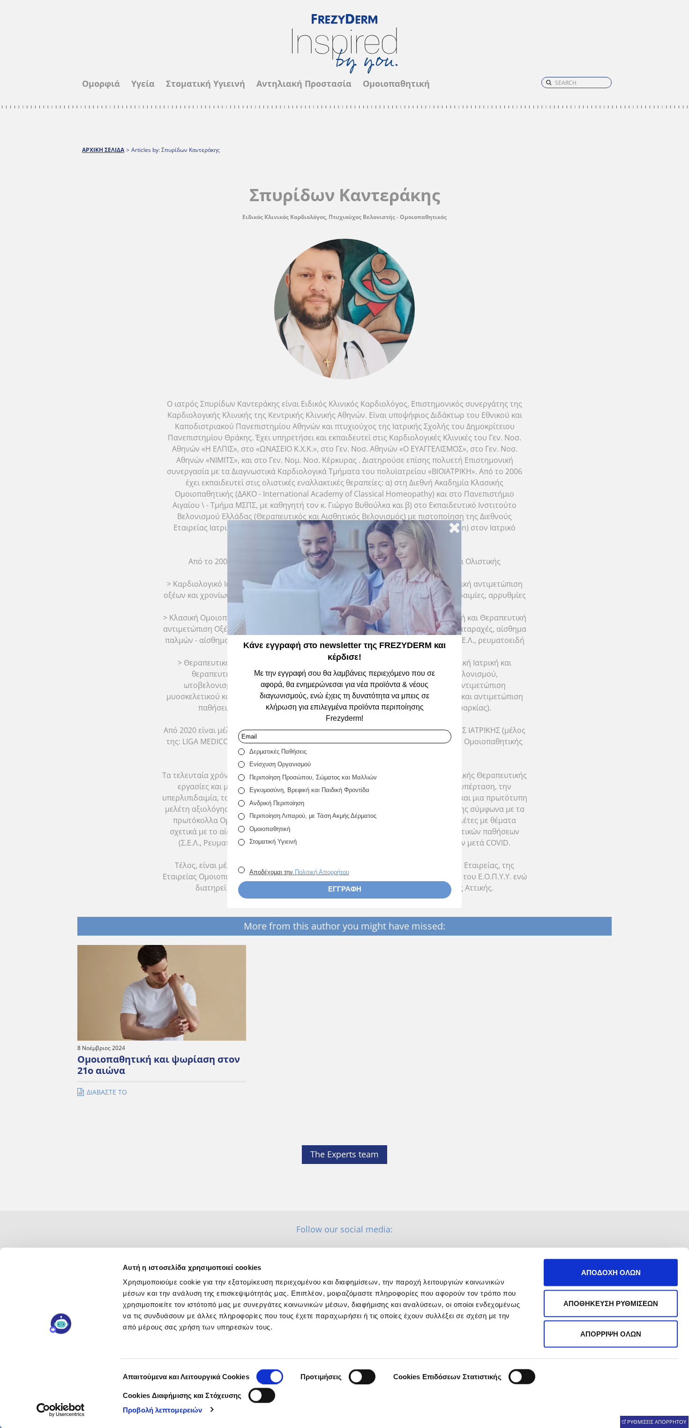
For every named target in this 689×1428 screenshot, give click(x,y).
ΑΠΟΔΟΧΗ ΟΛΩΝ (611, 1273)
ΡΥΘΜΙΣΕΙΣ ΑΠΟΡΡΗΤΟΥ (656, 1421)
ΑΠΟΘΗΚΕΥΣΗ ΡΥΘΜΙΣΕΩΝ (610, 1303)
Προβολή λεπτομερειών (162, 1409)
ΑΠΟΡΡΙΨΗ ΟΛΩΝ (610, 1334)
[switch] (362, 1376)
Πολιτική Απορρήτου (322, 872)
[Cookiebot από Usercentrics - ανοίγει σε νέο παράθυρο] (61, 1410)
